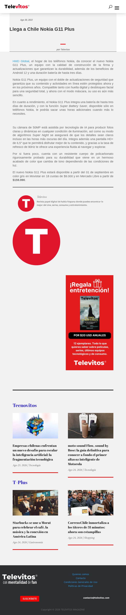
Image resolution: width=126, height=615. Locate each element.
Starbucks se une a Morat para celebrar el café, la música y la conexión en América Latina (32, 529)
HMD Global (21, 61)
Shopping (89, 538)
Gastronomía (36, 542)
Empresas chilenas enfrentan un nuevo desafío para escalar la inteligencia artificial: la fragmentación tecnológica (35, 452)
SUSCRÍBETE (30, 598)
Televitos (65, 49)
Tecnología (34, 465)
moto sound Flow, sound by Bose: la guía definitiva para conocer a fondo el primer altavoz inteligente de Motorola (88, 454)
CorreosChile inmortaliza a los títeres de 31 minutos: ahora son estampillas (88, 527)
